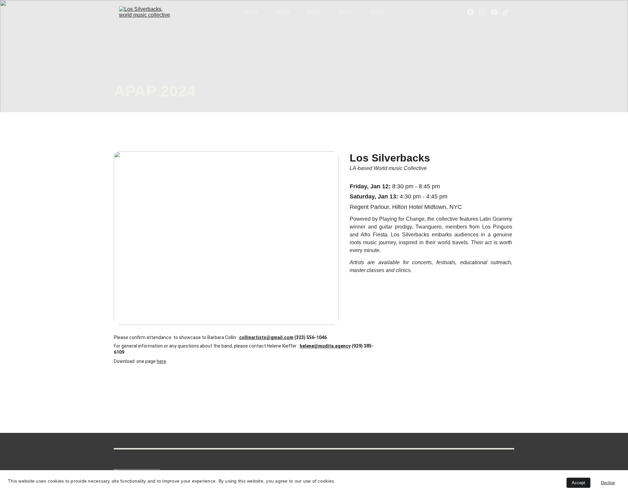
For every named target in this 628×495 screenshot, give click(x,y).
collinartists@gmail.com (266, 337)
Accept (578, 482)
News (345, 12)
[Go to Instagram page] (485, 12)
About (282, 12)
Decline (608, 482)
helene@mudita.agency (325, 346)
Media (377, 12)
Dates (314, 12)
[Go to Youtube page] (496, 12)
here (161, 361)
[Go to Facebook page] (473, 12)
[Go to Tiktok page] (505, 12)
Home (251, 12)
